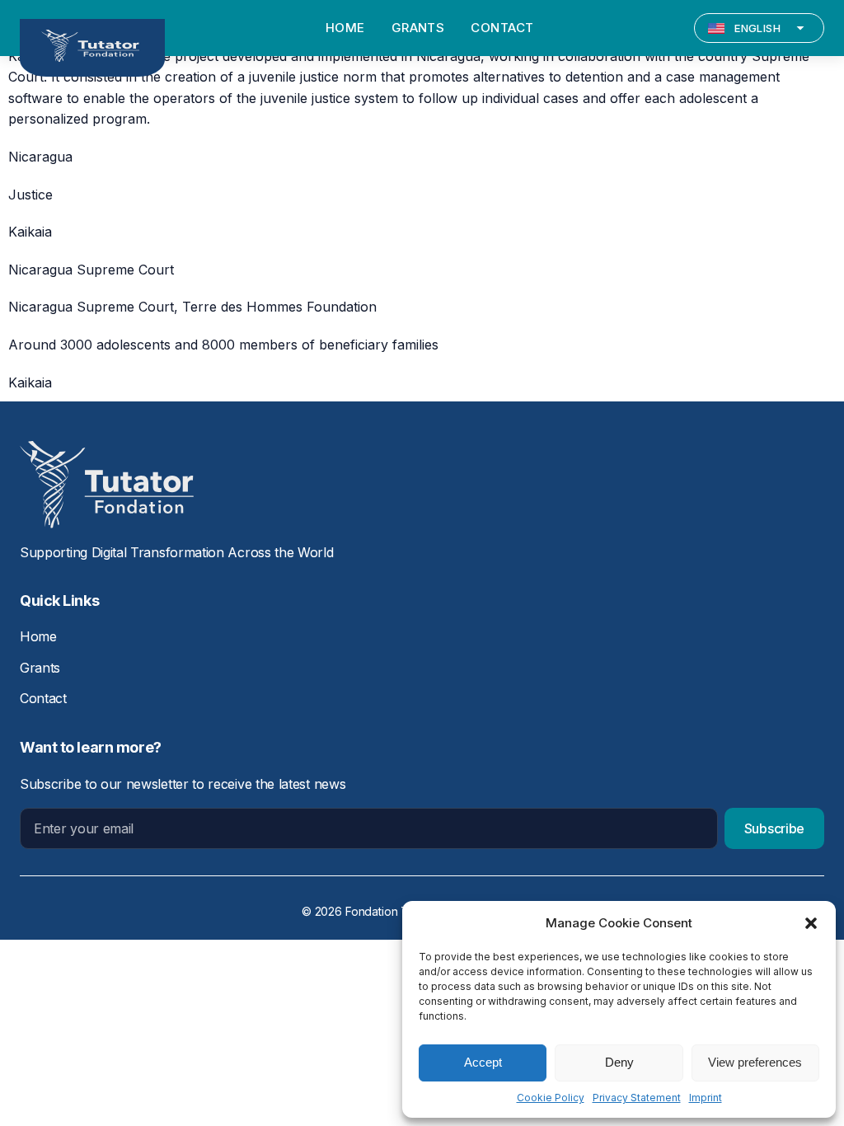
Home (38, 636)
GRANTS (418, 27)
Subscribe (774, 828)
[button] (811, 923)
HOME (345, 27)
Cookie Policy (550, 1097)
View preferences (755, 1062)
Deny (619, 1062)
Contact (43, 698)
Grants (40, 667)
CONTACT (502, 27)
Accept (483, 1062)
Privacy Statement (637, 1097)
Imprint (705, 1097)
